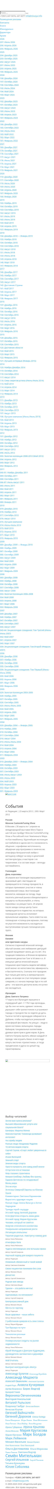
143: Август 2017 (8, 282)
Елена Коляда (38, 1416)
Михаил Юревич (33, 1442)
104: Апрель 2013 (8, 423)
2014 (2, 364)
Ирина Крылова (34, 1427)
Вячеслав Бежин (32, 1406)
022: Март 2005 (7, 715)
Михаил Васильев (15, 1441)
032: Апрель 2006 (8, 679)
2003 (2, 758)
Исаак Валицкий (13, 1157)
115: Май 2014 (7, 383)
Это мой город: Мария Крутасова (21, 1219)
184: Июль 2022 (7, 131)
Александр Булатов (16, 1373)
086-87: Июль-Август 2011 (12, 482)
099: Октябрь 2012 (8, 443)
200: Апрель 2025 (8, 68)
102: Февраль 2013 (9, 429)
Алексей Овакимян (16, 1381)
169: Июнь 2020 (7, 186)
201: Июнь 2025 (7, 65)
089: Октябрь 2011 (8, 476)
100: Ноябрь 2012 (8, 439)
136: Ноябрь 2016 (8, 308)
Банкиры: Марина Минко (17, 1130)
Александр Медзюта (21, 1377)
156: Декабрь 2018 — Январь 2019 (16, 236)
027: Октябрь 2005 (8, 699)
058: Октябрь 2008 (8, 584)
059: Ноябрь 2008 (8, 581)
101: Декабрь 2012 (8, 436)
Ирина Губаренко (13, 1427)
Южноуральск (6, 29)
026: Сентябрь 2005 (9, 702)
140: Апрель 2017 (8, 292)
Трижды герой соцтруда (16, 1209)
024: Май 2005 (7, 709)
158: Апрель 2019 (8, 226)
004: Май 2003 (7, 781)
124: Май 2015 (7, 351)
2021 (2, 144)
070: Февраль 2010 (9, 538)
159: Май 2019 (7, 223)
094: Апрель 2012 (8, 459)
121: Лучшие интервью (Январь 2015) (18, 361)
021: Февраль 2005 (9, 719)
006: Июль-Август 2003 (11, 774)
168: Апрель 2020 (8, 190)
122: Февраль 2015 (9, 357)
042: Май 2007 (7, 636)
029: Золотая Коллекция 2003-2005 (16, 692)
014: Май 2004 (7, 745)
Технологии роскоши (15, 1334)
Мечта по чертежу (14, 1308)
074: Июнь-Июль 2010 (10, 525)
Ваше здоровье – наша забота (19, 1314)
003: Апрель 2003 (8, 784)
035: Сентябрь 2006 (9, 666)
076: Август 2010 (8, 518)
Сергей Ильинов (17, 1459)
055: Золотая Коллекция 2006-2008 (16, 594)
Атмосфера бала (13, 1242)
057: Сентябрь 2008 (9, 587)
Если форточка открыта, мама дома (22, 1216)
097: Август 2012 (8, 449)
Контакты (4, 22)
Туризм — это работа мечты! (19, 1288)
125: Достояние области (11, 347)
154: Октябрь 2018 (8, 242)
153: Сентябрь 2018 (9, 246)
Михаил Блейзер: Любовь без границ (23, 1176)
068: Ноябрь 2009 (8, 548)
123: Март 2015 (7, 354)
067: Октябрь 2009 (8, 551)
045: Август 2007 (8, 627)
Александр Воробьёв (38, 1374)
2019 (2, 200)
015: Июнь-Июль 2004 (10, 741)
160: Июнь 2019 (7, 219)
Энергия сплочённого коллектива (21, 1226)
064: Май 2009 (7, 561)
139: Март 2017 (7, 295)
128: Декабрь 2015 (8, 338)
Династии (10, 1275)
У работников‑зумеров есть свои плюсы (24, 1321)
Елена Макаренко (12, 1420)
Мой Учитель (11, 1360)
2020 (2, 173)
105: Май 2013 (7, 420)
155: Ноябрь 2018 (8, 239)
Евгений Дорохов (18, 1416)
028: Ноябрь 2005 (8, 696)
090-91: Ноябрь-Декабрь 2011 (14, 472)
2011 (2, 469)
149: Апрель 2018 (8, 259)
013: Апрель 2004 (8, 748)
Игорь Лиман (26, 1420)
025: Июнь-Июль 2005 (10, 705)
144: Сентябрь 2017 (9, 278)
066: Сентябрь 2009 (9, 554)
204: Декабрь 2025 (8, 55)
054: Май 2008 (7, 597)
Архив (3, 35)
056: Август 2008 (8, 590)
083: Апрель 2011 (8, 492)
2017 (2, 268)
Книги (3, 25)
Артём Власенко (13, 1388)
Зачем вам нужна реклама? (18, 1120)
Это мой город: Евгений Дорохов (21, 1212)
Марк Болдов (34, 1434)
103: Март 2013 (7, 426)
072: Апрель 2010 (8, 531)
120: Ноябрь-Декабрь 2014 (12, 367)
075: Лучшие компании (11, 521)
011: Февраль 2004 (9, 755)
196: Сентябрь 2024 (9, 85)
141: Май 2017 (7, 288)
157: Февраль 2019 (9, 229)
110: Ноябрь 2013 (8, 403)
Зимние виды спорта (15, 1163)
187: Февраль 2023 (9, 117)
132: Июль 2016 (7, 321)
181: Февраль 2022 (9, 140)
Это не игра (11, 1186)
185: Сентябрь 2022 (9, 127)
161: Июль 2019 (7, 216)
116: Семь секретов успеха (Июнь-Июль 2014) (22, 380)
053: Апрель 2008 (8, 600)
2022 (2, 121)
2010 (2, 505)
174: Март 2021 (7, 167)
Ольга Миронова (39, 1448)
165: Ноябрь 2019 (8, 203)
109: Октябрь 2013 (8, 407)
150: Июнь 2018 (7, 255)
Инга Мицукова (35, 1423)
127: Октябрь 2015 (8, 341)
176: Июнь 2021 (7, 160)
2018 (2, 232)
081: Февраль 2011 (9, 498)
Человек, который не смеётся (19, 1222)
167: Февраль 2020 (9, 193)
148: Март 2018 (7, 262)
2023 (2, 98)
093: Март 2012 (7, 462)
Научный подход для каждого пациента (24, 1255)
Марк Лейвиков (15, 1438)
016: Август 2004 (8, 738)
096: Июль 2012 (7, 452)
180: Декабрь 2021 (8, 147)
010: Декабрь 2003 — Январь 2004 (16, 761)
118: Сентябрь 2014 (9, 374)
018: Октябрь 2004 (8, 732)
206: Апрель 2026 (8, 45)
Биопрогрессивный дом (16, 1301)
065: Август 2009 (8, 558)
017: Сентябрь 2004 (9, 735)
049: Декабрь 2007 (8, 613)
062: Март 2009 (7, 567)
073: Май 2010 (7, 528)
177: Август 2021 (8, 157)
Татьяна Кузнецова (15, 1463)
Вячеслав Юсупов (13, 1409)
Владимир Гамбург (15, 1406)
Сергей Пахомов (36, 1460)
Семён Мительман (23, 1455)
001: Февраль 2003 (9, 791)
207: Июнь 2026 (7, 42)
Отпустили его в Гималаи (17, 1170)
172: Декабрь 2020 (8, 177)
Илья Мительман (40, 1420)
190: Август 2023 (8, 108)
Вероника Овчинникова (23, 1395)
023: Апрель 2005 (8, 712)
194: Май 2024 (7, 91)
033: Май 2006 (7, 676)
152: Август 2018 (8, 249)
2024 (2, 75)
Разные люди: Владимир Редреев (21, 1143)
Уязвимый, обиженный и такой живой (23, 1262)
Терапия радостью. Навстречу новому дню (26, 1235)
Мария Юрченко (13, 1435)
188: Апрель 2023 (8, 114)
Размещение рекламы (10, 19)
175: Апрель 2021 (8, 163)
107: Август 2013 (8, 413)
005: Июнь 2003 (7, 778)
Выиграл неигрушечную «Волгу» (21, 1367)
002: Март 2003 (7, 787)
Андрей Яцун (10, 1385)
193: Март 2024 (7, 94)
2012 (2, 433)
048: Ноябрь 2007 (8, 617)
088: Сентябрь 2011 (9, 479)
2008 (2, 574)
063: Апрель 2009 (8, 564)
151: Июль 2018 (7, 252)
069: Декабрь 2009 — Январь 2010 (16, 544)
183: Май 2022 (7, 134)
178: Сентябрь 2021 (9, 154)
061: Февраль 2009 (9, 571)
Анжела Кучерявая (30, 1385)
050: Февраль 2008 (9, 607)
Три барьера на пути (15, 1327)
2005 (2, 689)
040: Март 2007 (7, 643)
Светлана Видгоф (27, 1452)
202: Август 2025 (8, 62)
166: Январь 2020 (8, 196)
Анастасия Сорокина (36, 1381)
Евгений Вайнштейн (19, 1412)
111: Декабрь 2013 (8, 400)
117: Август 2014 (8, 377)
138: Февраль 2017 (9, 298)
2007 (2, 610)
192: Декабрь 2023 (8, 101)
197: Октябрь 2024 (8, 81)
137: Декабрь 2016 (8, 305)
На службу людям (13, 1140)
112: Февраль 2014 (9, 393)
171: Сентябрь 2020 (9, 180)
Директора (5, 32)
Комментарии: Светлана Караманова (23, 1196)
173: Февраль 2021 (9, 170)
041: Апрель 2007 (8, 640)
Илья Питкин (10, 1423)
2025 (2, 52)
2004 (2, 722)
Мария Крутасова (33, 1430)
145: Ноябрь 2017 (8, 275)
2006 (2, 653)
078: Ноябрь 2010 (8, 512)
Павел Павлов (11, 1452)
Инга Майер (22, 1423)
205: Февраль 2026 (9, 48)
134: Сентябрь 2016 (9, 315)
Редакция (12, 811)
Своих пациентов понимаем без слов (23, 1268)
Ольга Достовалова (17, 1448)
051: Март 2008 (7, 604)
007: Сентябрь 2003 (9, 771)
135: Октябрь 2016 (8, 311)
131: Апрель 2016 (8, 324)
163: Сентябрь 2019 (9, 209)
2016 (2, 301)
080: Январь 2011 (8, 502)
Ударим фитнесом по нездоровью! (21, 1179)
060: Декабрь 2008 (8, 577)
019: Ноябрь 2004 (8, 728)
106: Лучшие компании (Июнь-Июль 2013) (20, 416)
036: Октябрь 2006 (8, 663)
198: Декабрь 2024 (8, 78)
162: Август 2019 (8, 213)
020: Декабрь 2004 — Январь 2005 (16, 725)
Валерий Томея (12, 1392)
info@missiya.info (20, 1480)
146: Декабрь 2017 (8, 272)
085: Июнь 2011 (7, 485)
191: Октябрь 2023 (8, 104)
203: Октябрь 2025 (8, 58)
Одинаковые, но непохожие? (19, 1294)
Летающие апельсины (16, 1232)
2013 (2, 397)
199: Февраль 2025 (9, 72)
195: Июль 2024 (7, 88)
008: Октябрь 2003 (8, 768)
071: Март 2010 (7, 535)
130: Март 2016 (7, 328)
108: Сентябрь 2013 (9, 410)
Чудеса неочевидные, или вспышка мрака (25, 1248)
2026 (2, 39)
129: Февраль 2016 (9, 331)
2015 (2, 334)
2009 (2, 541)
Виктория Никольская (17, 1399)
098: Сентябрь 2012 (9, 446)
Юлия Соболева (17, 1466)
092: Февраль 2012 (9, 466)
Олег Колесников (12, 1445)
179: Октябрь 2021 (8, 150)
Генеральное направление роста (21, 1229)
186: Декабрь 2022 (8, 124)
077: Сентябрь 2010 (9, 515)
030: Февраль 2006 (9, 686)
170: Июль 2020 (7, 183)
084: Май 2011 (7, 489)
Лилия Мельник (12, 1431)
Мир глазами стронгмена (17, 1173)
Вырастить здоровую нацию (19, 1199)
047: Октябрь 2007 (8, 620)
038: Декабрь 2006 (8, 656)
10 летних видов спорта (16, 1147)
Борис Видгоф (31, 1388)
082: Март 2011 (7, 495)
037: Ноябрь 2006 (8, 659)
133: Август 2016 (8, 318)
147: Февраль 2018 (9, 265)
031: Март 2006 (7, 682)
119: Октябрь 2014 (8, 370)
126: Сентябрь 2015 (9, 344)
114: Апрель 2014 (8, 387)
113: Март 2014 (7, 390)
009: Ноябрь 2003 (8, 765)
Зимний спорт (12, 1160)
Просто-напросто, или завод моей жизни (24, 1166)
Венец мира (11, 1183)
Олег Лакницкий (27, 1445)
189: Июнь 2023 (7, 111)
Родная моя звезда (14, 1281)
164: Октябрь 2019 (8, 206)
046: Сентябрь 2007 (9, 623)
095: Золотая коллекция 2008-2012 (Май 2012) (21, 456)
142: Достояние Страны (11, 285)
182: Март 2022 (7, 137)
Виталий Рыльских (17, 1402)
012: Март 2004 (7, 751)
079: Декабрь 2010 (8, 508)
